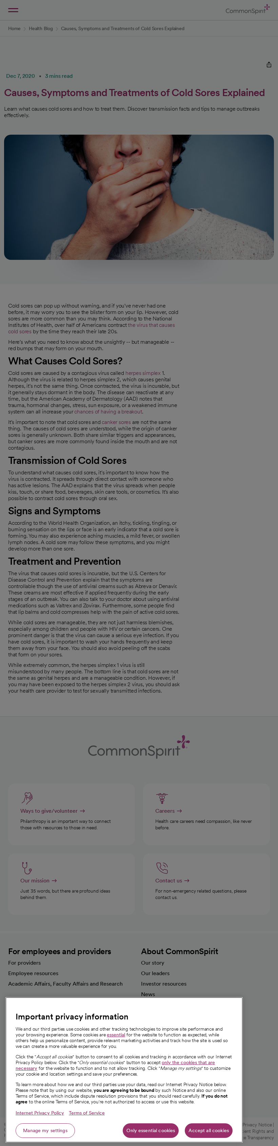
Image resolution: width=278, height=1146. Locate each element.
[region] (124, 1070)
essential (116, 1034)
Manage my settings (45, 1130)
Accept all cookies (208, 1130)
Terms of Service (87, 1113)
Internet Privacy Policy (40, 1113)
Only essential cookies (150, 1130)
